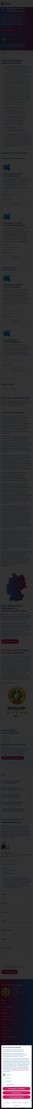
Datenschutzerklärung (23, 1068)
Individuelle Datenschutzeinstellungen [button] (16, 1100)
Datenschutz (26, 1102)
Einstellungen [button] (14, 1070)
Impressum (16, 1105)
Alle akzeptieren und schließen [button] (16, 1088)
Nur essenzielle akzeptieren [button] (16, 1097)
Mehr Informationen (16, 1102)
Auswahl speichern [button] (16, 1092)
